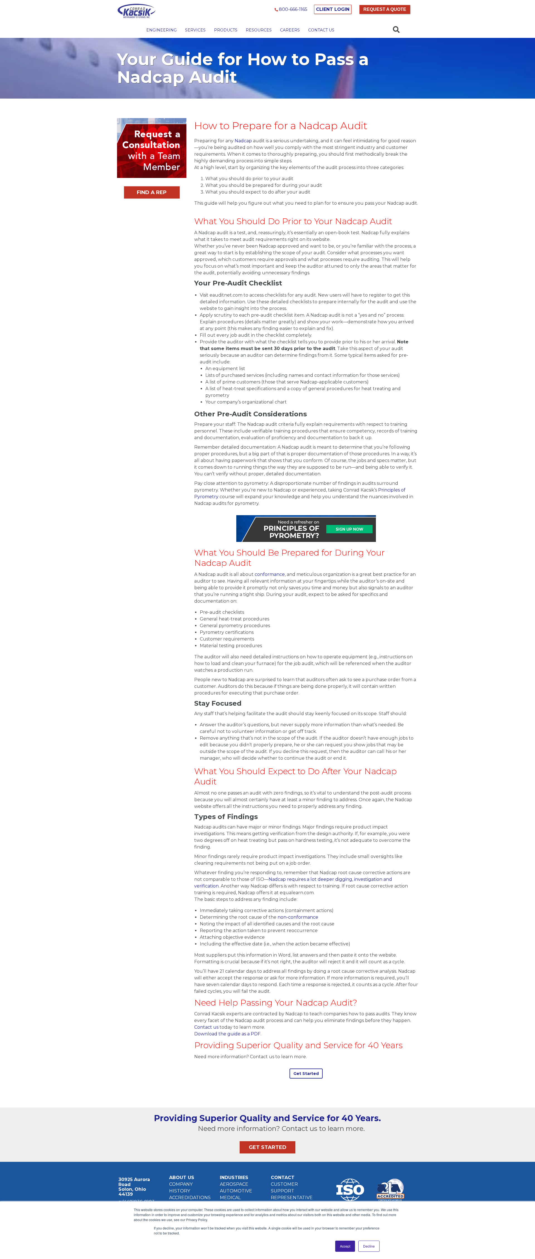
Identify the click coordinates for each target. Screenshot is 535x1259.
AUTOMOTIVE (236, 1191)
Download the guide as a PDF (227, 1033)
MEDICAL (230, 1197)
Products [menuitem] (225, 30)
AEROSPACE (234, 1184)
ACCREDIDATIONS (190, 1197)
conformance (270, 574)
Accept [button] (345, 1246)
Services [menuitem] (195, 30)
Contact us (206, 1027)
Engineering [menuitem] (161, 30)
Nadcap (243, 140)
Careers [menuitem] (290, 30)
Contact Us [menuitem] (321, 30)
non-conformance (298, 917)
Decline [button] (369, 1246)
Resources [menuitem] (259, 30)
